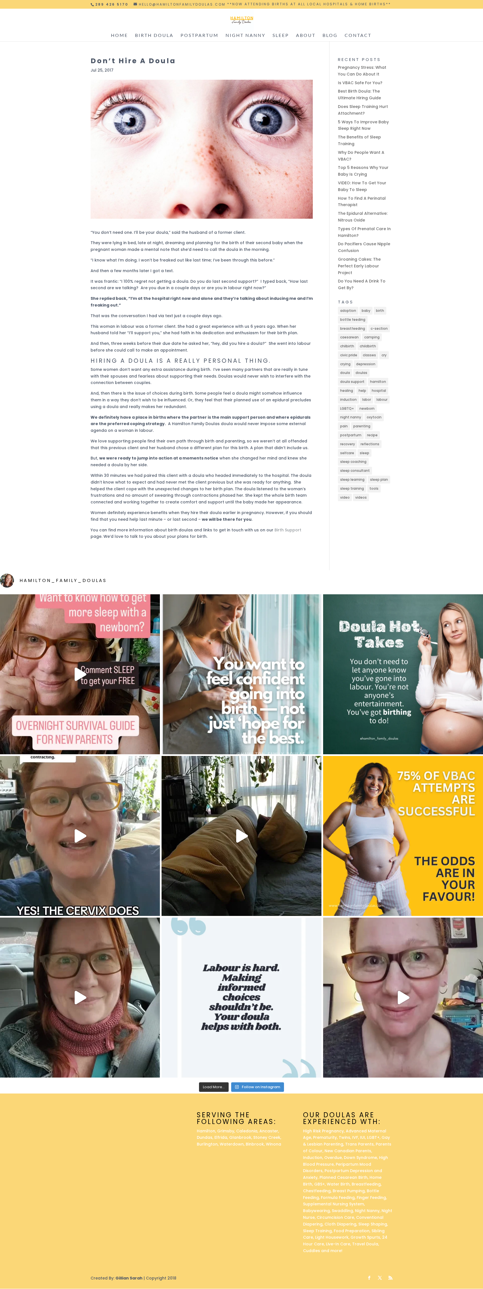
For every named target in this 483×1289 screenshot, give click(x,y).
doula (345, 372)
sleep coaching (353, 461)
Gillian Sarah (129, 1278)
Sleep (281, 35)
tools (374, 488)
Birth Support (287, 530)
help (362, 390)
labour (382, 399)
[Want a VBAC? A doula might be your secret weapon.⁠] (80, 998)
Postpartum (200, 35)
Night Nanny (246, 35)
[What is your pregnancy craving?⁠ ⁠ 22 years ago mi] (403, 998)
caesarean (349, 337)
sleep (364, 453)
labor (366, 399)
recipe (372, 435)
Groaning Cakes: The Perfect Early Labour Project (359, 265)
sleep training (352, 488)
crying (345, 364)
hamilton (378, 381)
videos (361, 497)
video (345, 497)
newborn (367, 408)
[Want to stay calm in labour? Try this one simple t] (403, 674)
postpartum (350, 435)
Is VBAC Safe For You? (360, 83)
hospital (379, 390)
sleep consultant (355, 470)
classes (369, 355)
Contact (358, 35)
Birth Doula (154, 35)
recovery (347, 444)
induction (348, 399)
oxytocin (374, 417)
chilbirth (347, 346)
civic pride (348, 355)
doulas (361, 372)
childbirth (368, 346)
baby (366, 310)
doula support (352, 381)
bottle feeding (352, 319)
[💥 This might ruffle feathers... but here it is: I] (241, 836)
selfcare (347, 453)
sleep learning (352, 479)
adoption (348, 310)
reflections (370, 444)
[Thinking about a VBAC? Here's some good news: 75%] (403, 836)
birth (380, 310)
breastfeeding (352, 328)
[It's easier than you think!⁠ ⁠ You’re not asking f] (241, 674)
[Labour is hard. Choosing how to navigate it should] (241, 998)
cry (384, 355)
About (306, 35)
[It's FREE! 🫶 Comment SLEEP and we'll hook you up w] (80, 674)
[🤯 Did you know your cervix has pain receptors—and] (80, 836)
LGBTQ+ (347, 408)
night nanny (350, 417)
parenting (361, 426)
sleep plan (379, 479)
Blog (330, 35)
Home (119, 35)
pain (344, 426)
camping (372, 337)
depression (365, 364)
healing (346, 390)
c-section (379, 328)
